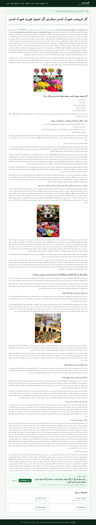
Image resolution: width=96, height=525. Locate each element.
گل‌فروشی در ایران (39, 3)
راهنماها (28, 3)
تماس (8, 3)
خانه (47, 3)
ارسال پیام (14, 480)
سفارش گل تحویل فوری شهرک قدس (35, 30)
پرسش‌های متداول (15, 3)
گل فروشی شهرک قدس (51, 30)
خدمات (32, 3)
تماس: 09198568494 (25, 480)
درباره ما (22, 3)
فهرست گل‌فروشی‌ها (34, 522)
